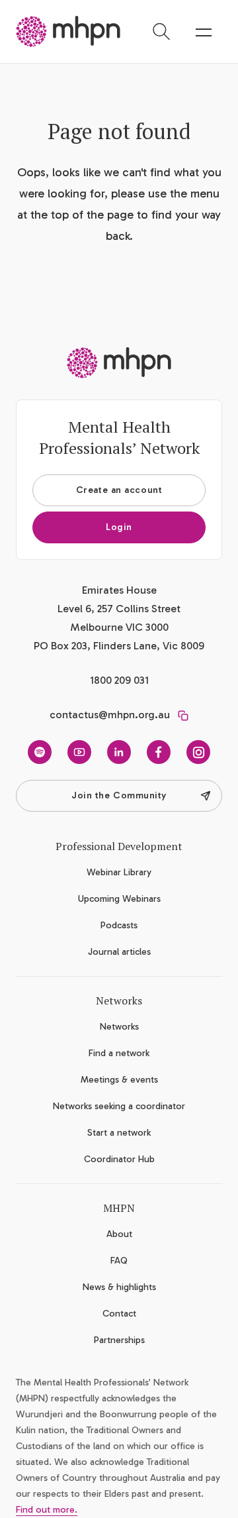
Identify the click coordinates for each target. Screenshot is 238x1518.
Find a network (119, 1053)
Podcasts (119, 925)
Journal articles (119, 951)
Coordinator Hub (119, 1159)
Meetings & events (119, 1079)
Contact (119, 1313)
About (119, 1234)
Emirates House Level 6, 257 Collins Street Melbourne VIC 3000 (119, 608)
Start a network (119, 1132)
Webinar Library (119, 872)
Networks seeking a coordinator (119, 1106)
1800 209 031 (119, 680)
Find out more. (46, 1509)
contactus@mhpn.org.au (110, 714)
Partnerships (119, 1340)
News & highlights (119, 1287)
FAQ (119, 1260)
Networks (119, 1026)
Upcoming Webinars (119, 898)
